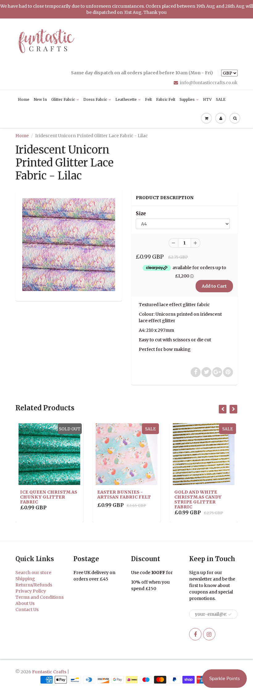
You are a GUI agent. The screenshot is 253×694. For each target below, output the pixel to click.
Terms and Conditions (39, 597)
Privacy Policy (30, 591)
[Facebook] (195, 634)
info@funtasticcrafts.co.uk (209, 82)
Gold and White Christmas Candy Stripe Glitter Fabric (198, 499)
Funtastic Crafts (49, 672)
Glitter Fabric (63, 99)
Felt (148, 99)
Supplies (187, 99)
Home (23, 99)
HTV (207, 99)
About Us (25, 603)
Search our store (33, 572)
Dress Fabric (95, 99)
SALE (221, 99)
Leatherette (126, 99)
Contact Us (27, 609)
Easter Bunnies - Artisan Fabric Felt (124, 494)
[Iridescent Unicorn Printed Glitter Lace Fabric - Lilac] (68, 244)
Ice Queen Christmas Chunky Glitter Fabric (48, 497)
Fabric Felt (165, 99)
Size (141, 213)
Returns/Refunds (33, 585)
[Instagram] (209, 634)
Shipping (25, 578)
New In (40, 99)
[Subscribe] (230, 614)
